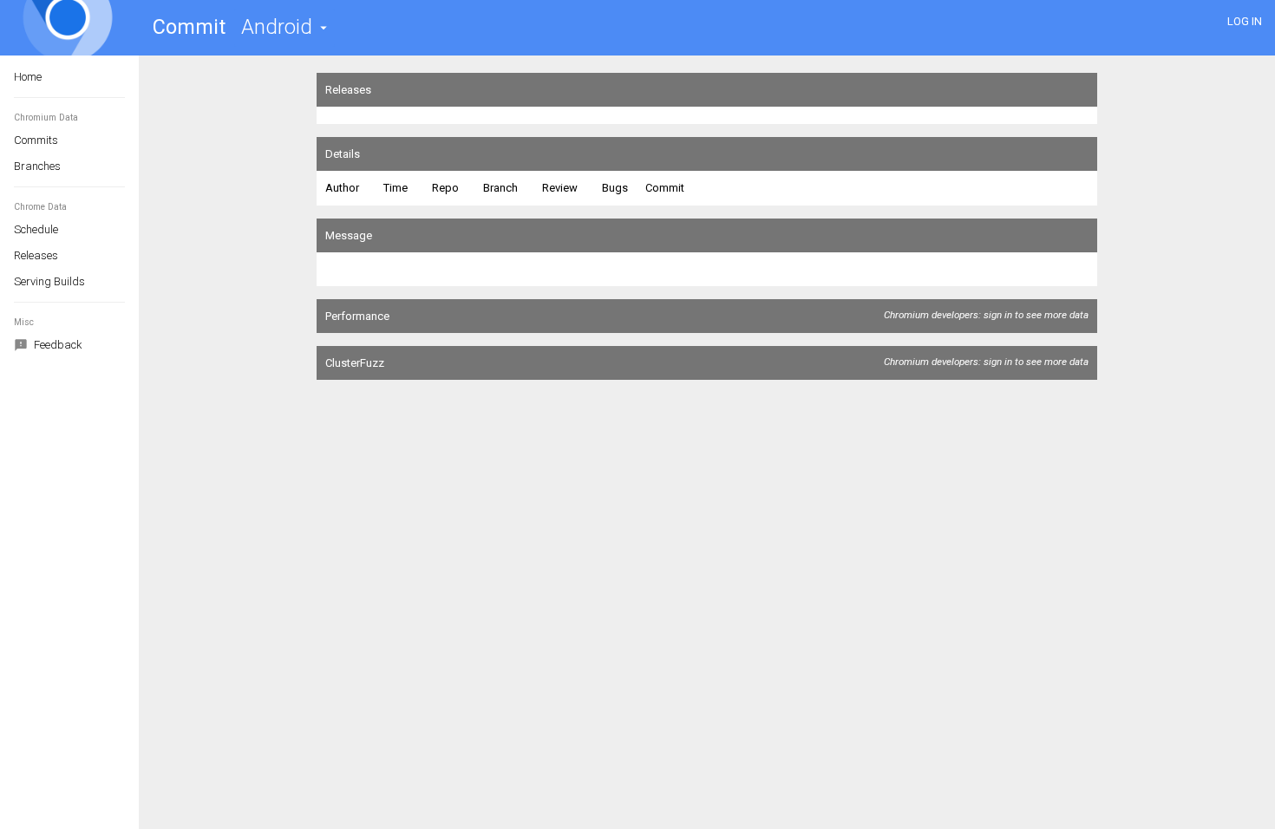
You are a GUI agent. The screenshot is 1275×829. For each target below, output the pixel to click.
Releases (36, 255)
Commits (36, 140)
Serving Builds (49, 281)
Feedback (56, 344)
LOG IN (1244, 21)
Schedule (36, 229)
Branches (37, 166)
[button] (284, 27)
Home (28, 76)
